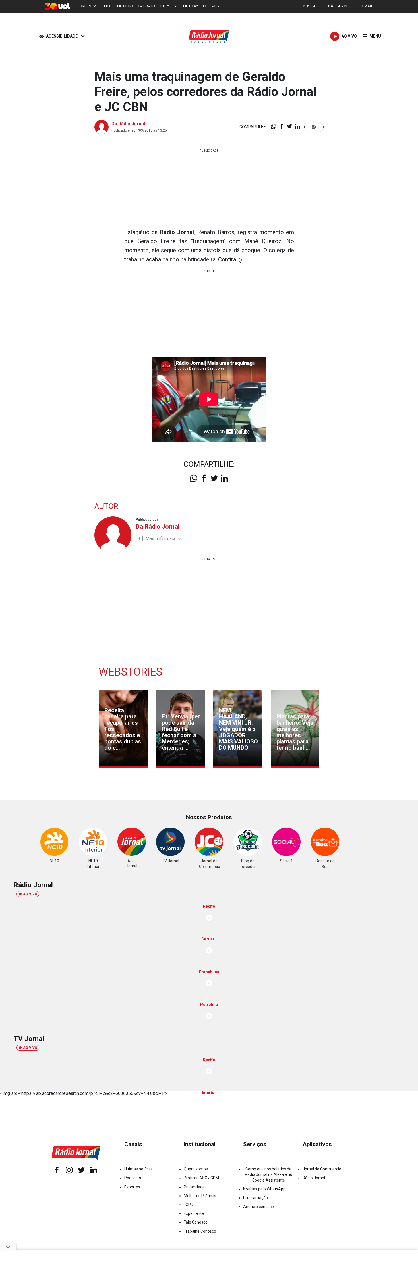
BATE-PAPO (338, 6)
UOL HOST (124, 6)
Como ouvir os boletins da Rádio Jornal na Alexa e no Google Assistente (268, 1174)
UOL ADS (211, 6)
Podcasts (132, 1178)
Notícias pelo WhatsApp (264, 1189)
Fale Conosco (196, 1222)
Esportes (132, 1187)
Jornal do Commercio (322, 1169)
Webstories (130, 672)
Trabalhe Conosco (200, 1231)
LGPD (188, 1204)
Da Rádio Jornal (128, 123)
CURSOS (168, 6)
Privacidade (194, 1187)
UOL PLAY (189, 6)
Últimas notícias (138, 1169)
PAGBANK (147, 6)
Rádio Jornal (314, 1178)
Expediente (194, 1213)
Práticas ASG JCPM (201, 1178)
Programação (255, 1197)
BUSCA (309, 6)
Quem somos (196, 1169)
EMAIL (367, 6)
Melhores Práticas (200, 1195)
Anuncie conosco (258, 1206)
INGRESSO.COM (95, 6)
